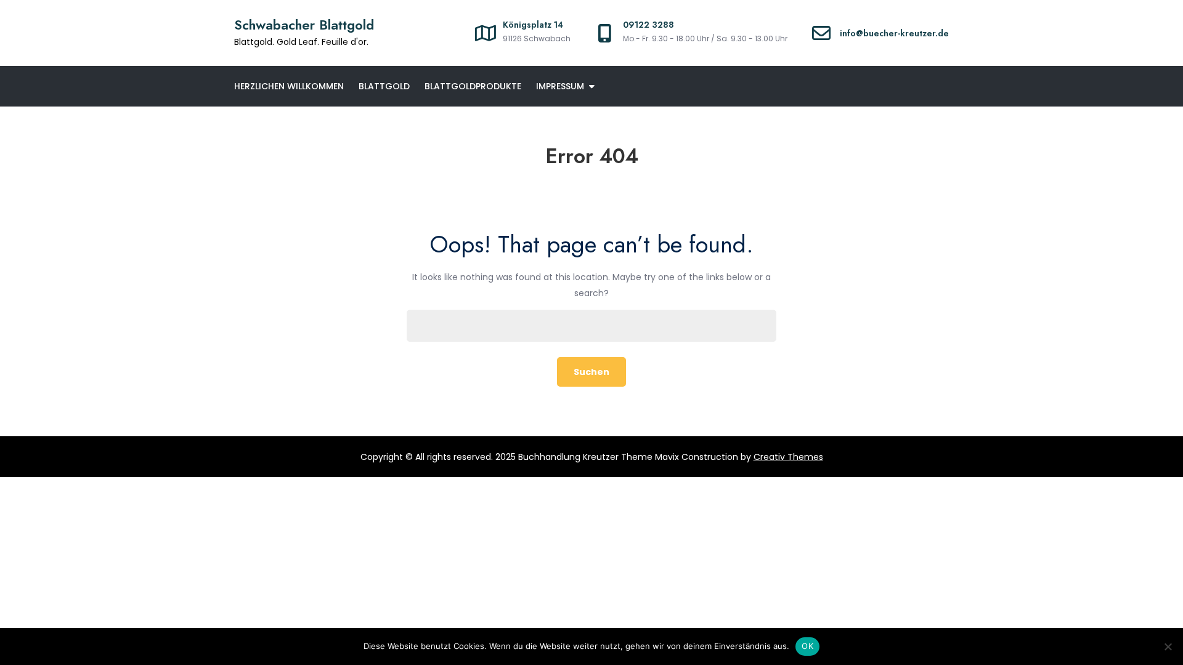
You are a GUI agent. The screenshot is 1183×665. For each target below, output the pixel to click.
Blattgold (384, 86)
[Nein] (1167, 646)
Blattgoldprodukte (473, 86)
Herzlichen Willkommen (289, 86)
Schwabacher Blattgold (304, 24)
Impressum (560, 86)
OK (807, 646)
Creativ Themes (788, 457)
